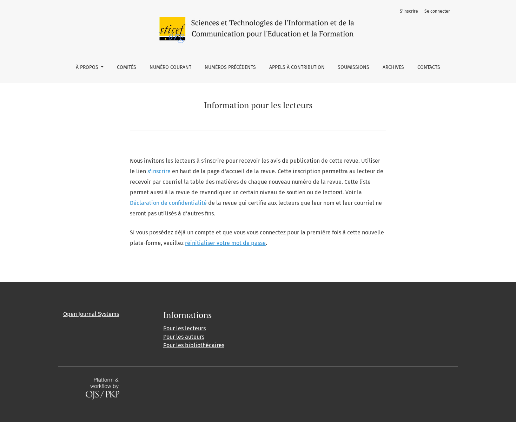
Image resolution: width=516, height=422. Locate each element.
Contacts (428, 67)
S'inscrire (409, 11)
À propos (88, 67)
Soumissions (353, 67)
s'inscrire (159, 171)
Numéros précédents (230, 67)
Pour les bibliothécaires (193, 345)
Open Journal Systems (91, 314)
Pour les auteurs (183, 336)
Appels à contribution (297, 67)
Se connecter (437, 11)
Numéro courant (170, 67)
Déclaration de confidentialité (168, 203)
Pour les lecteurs (184, 328)
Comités (126, 67)
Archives (393, 67)
